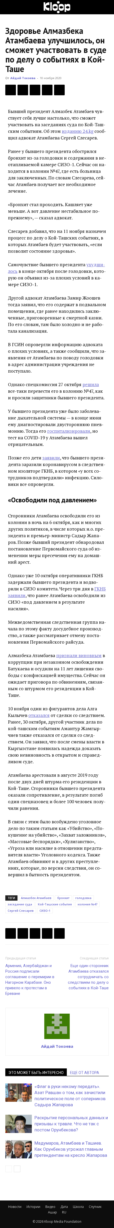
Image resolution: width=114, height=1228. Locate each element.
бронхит (63, 898)
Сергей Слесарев (21, 911)
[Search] (106, 7)
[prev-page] (8, 1169)
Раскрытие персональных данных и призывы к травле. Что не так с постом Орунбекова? (71, 1123)
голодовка (83, 898)
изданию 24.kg (77, 131)
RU (64, 1212)
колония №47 (87, 904)
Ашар (52, 1212)
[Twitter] (22, 90)
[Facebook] (10, 90)
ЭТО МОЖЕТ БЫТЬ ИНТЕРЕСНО (36, 1073)
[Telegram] (47, 90)
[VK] (35, 90)
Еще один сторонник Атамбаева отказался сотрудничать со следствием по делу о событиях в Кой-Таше (88, 976)
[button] (9, 7)
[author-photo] (57, 1038)
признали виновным (79, 655)
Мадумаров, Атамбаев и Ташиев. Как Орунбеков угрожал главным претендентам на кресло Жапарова (71, 1149)
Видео (50, 1206)
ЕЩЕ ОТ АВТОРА (84, 1073)
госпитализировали (68, 431)
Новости (14, 1206)
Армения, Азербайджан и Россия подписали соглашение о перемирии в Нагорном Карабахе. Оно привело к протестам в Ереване (29, 979)
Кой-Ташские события (55, 904)
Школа (78, 1206)
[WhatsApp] (59, 90)
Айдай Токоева (23, 78)
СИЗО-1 (45, 911)
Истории (33, 1206)
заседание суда (20, 904)
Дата (64, 1206)
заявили (51, 458)
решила (90, 384)
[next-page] (17, 1169)
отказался (39, 715)
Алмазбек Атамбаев (36, 898)
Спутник (95, 1206)
